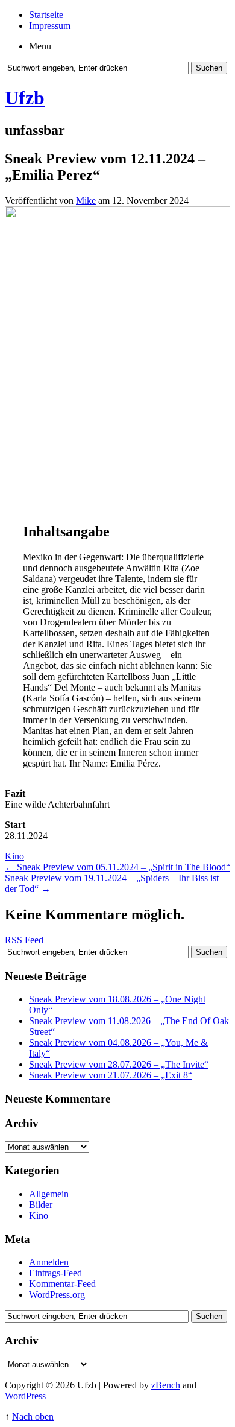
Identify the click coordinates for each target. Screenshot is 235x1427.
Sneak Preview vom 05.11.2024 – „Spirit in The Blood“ (117, 867)
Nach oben (33, 1416)
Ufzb (25, 98)
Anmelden (49, 1262)
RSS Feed (24, 940)
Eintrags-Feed (55, 1273)
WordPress (25, 1396)
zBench (165, 1385)
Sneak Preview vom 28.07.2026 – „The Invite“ (118, 1064)
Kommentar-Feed (62, 1284)
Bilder (40, 1205)
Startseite (46, 15)
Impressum (49, 26)
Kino (14, 856)
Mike (86, 200)
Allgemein (49, 1194)
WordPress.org (57, 1294)
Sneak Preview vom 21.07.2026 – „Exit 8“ (110, 1075)
